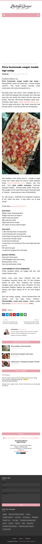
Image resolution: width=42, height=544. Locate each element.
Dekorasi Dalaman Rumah (16, 514)
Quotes (11, 523)
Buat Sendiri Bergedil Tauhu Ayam (22, 354)
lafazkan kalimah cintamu (20, 303)
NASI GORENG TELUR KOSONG (21, 346)
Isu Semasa (26, 517)
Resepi (9, 63)
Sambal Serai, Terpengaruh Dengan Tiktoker (25, 361)
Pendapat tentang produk (27, 520)
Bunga (4, 514)
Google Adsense (8, 517)
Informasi (18, 517)
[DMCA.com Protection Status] (21, 453)
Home (3, 63)
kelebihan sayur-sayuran (26, 526)
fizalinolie (5, 74)
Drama (28, 514)
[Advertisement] (21, 39)
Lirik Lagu (15, 520)
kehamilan (30, 523)
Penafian (27, 538)
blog (23, 523)
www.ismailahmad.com (16, 183)
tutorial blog (6, 529)
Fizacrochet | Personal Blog (27, 541)
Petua (4, 523)
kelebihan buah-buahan (10, 526)
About (21, 538)
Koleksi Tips (6, 520)
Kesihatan (35, 517)
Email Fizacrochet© (21, 451)
